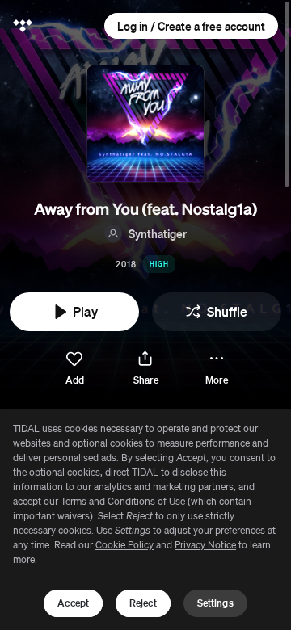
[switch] (74, 369)
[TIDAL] (22, 26)
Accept (73, 603)
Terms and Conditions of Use (123, 501)
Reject (143, 603)
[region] (145, 519)
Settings (215, 603)
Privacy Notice (205, 545)
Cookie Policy (124, 545)
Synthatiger (158, 233)
